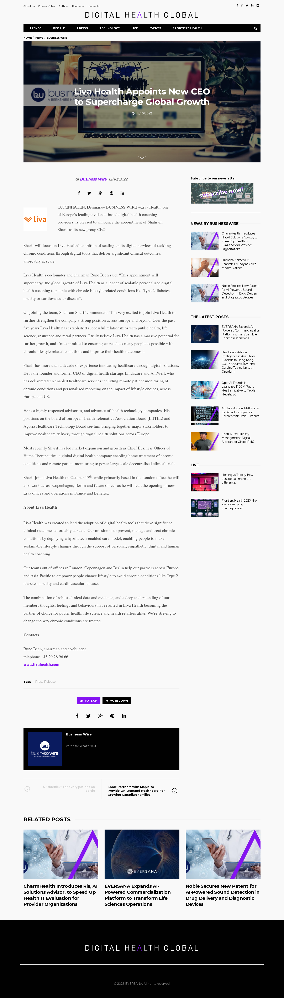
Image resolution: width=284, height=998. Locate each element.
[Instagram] (258, 5)
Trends (36, 28)
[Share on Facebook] (79, 193)
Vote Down (119, 700)
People (59, 28)
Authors (63, 5)
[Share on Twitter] (89, 193)
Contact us (78, 5)
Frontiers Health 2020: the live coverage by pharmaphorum (239, 504)
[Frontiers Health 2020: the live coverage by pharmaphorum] (205, 508)
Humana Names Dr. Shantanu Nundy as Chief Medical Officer (239, 264)
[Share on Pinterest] (111, 193)
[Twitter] (247, 5)
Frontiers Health (187, 28)
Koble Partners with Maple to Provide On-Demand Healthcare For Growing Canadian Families (136, 790)
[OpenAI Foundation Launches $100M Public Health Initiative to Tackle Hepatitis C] (205, 390)
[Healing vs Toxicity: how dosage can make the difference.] (205, 482)
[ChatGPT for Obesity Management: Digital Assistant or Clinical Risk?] (205, 441)
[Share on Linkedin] (122, 193)
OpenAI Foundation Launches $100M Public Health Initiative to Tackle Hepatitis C (238, 388)
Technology (109, 28)
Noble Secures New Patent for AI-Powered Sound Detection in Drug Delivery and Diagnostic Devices (240, 291)
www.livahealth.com (41, 664)
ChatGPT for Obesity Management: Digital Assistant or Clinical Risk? (238, 438)
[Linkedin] (252, 5)
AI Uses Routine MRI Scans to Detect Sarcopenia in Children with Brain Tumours (240, 412)
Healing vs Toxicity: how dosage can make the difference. (237, 478)
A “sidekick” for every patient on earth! (69, 789)
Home (27, 37)
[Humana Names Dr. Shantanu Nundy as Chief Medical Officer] (205, 267)
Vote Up (91, 700)
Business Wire (93, 179)
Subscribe (94, 5)
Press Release (45, 682)
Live (134, 28)
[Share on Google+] (100, 193)
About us (29, 5)
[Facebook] (237, 5)
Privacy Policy (46, 5)
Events (155, 28)
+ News (82, 28)
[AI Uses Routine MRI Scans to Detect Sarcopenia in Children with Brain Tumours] (205, 415)
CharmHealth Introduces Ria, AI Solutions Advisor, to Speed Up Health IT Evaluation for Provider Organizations (239, 241)
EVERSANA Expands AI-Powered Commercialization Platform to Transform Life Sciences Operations (241, 332)
